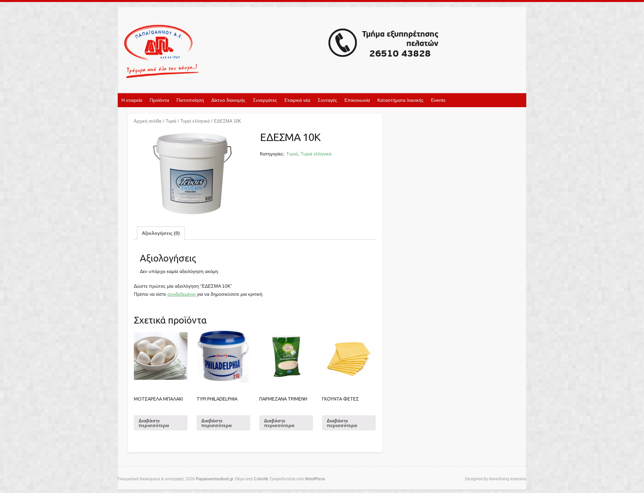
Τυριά (171, 121)
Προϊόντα (159, 100)
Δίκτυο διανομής (228, 100)
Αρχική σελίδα (148, 121)
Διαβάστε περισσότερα (154, 423)
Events (438, 100)
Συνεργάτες (265, 100)
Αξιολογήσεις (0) (161, 233)
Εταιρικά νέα (297, 100)
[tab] (161, 233)
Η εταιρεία (131, 100)
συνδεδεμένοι (182, 294)
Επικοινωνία (357, 100)
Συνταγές (327, 100)
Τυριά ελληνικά (195, 121)
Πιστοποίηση (190, 100)
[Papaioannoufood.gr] (282, 52)
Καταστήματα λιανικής (400, 100)
